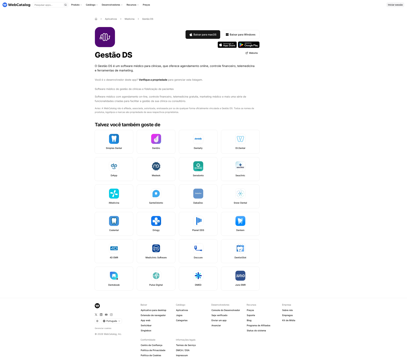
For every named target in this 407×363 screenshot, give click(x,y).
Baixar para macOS (204, 34)
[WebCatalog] (97, 305)
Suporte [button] (251, 315)
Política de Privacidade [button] (153, 350)
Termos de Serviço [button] (186, 345)
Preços (146, 4)
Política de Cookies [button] (151, 355)
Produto (75, 4)
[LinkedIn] (101, 314)
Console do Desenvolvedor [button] (225, 310)
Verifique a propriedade (153, 79)
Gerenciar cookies (103, 328)
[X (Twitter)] (96, 314)
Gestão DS (147, 18)
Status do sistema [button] (256, 330)
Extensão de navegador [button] (153, 315)
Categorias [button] (182, 320)
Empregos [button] (287, 315)
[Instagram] (111, 314)
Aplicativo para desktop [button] (153, 310)
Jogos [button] (179, 315)
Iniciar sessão (395, 4)
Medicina (130, 18)
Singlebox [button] (146, 330)
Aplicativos (111, 18)
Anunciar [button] (216, 325)
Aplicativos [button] (182, 310)
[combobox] (111, 321)
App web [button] (145, 320)
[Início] (16, 4)
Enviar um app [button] (219, 320)
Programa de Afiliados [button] (258, 325)
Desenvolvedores (111, 4)
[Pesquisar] (65, 5)
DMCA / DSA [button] (183, 350)
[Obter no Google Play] (248, 45)
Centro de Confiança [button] (151, 345)
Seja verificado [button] (219, 315)
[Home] (96, 19)
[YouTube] (106, 314)
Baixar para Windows (242, 34)
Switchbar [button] (146, 325)
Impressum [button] (182, 355)
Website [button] (253, 53)
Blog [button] (249, 320)
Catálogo (90, 4)
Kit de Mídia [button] (288, 320)
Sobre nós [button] (287, 310)
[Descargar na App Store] (227, 45)
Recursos (131, 4)
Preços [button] (250, 310)
